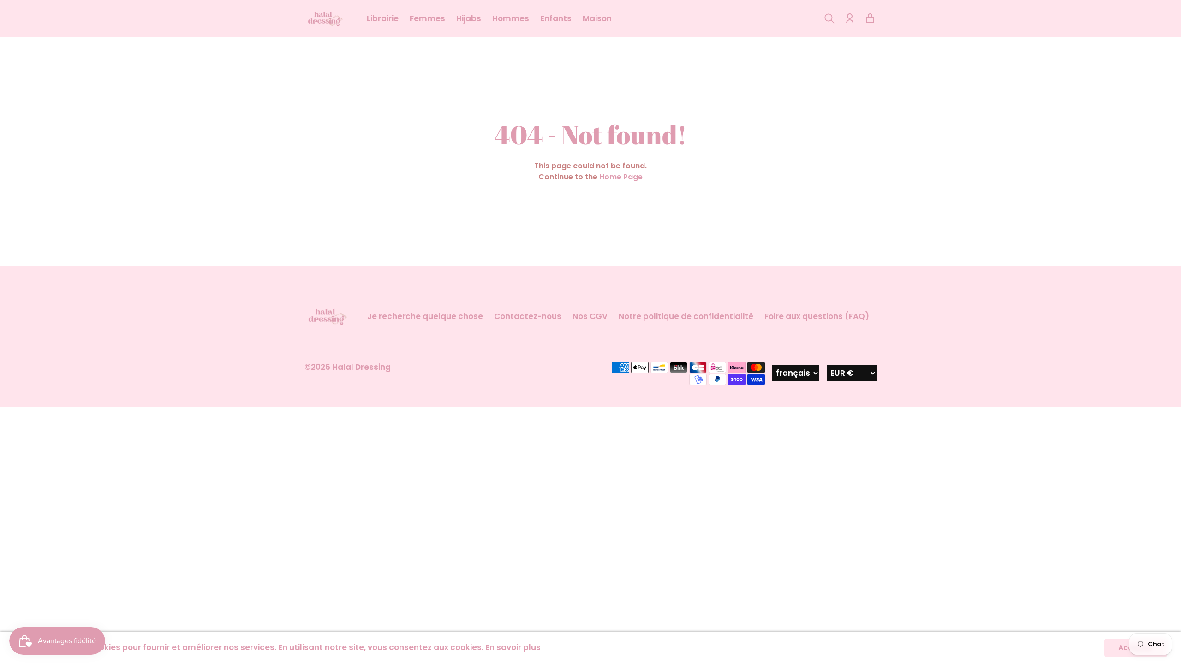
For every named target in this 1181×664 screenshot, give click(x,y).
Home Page (621, 177)
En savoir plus (513, 647)
